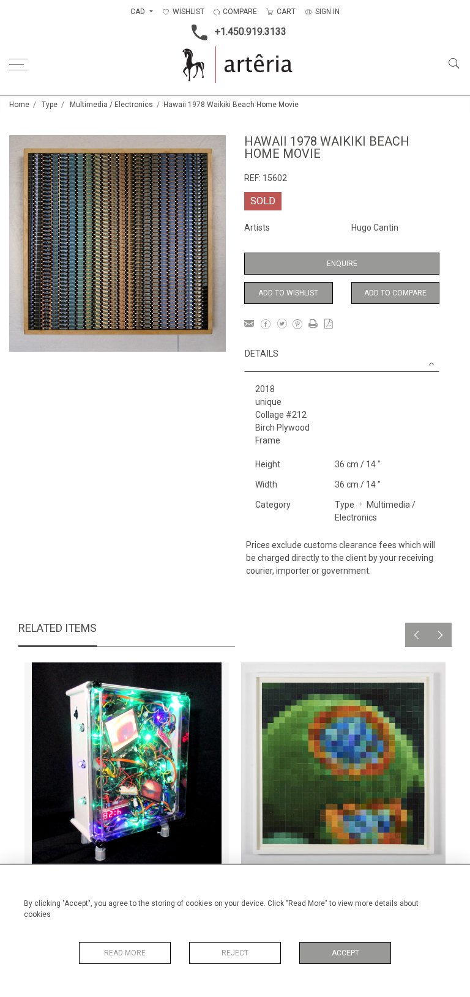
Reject (235, 953)
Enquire (342, 263)
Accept (345, 953)
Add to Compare (395, 293)
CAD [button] (138, 11)
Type (50, 104)
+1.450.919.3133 (250, 31)
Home (19, 104)
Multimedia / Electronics (111, 104)
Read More (125, 953)
